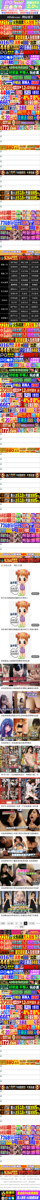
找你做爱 (34, 280)
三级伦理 (14, 271)
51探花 (35, 298)
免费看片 (4, 318)
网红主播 (24, 262)
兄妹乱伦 (24, 316)
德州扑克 (34, 289)
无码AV (4, 300)
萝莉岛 (35, 302)
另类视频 (34, 276)
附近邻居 (14, 280)
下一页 (31, 923)
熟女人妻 (24, 307)
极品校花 (14, 320)
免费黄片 (34, 307)
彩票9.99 (14, 294)
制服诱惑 (34, 311)
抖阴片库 (4, 309)
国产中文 (14, 316)
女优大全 (24, 302)
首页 (2, 923)
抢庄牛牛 (24, 289)
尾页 (21, 927)
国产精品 (14, 262)
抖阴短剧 (24, 320)
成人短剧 (34, 316)
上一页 (10, 923)
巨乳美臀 (34, 271)
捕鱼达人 (14, 289)
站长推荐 (4, 282)
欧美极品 (24, 267)
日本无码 (34, 262)
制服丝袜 (24, 276)
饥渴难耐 (24, 280)
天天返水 (34, 294)
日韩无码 (34, 320)
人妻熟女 (14, 276)
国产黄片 (14, 307)
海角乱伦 (24, 311)
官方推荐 (4, 291)
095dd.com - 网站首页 (20, 17)
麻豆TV (24, 298)
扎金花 (24, 294)
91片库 (14, 302)
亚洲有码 (14, 267)
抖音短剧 (14, 298)
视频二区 (4, 273)
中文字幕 (24, 271)
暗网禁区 (14, 311)
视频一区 (4, 265)
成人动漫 (34, 267)
